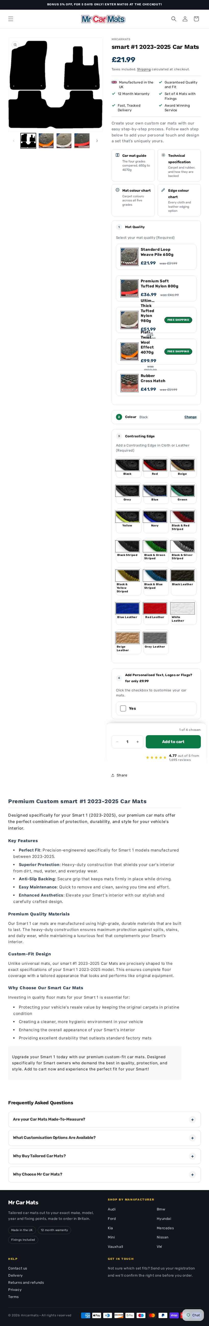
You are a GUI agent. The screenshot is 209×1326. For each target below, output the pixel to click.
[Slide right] (97, 140)
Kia (110, 1228)
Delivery (15, 1275)
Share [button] (122, 775)
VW (159, 1247)
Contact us (17, 1268)
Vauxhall (115, 1247)
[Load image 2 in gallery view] (46, 140)
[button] (10, 18)
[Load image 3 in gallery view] (64, 140)
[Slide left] (13, 140)
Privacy (15, 1290)
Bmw (161, 1209)
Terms (13, 1297)
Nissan (163, 1237)
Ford (112, 1219)
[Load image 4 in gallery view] (81, 140)
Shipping (144, 69)
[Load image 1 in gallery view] (28, 140)
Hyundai (164, 1219)
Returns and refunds (26, 1282)
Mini (111, 1237)
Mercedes (165, 1228)
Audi (111, 1209)
